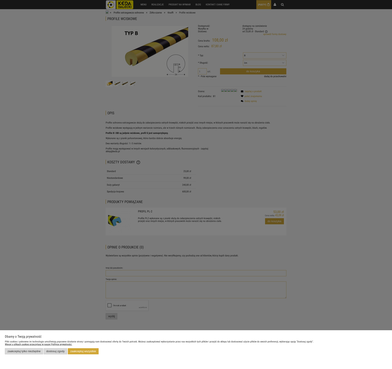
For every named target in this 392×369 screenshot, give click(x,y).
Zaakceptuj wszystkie (83, 351)
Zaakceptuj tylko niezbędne (24, 351)
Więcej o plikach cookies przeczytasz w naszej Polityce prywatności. (38, 344)
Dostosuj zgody (55, 351)
